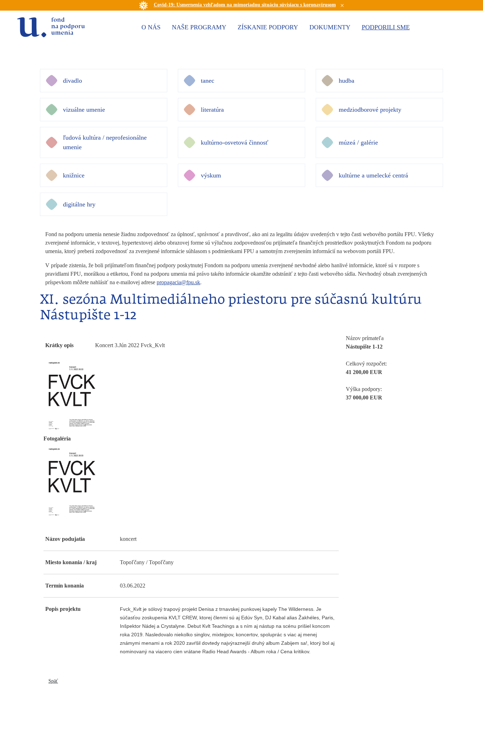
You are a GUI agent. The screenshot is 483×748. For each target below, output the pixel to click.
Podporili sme (386, 27)
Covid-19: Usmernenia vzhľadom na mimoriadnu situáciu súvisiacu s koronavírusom (245, 4)
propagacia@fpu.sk (178, 282)
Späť (53, 681)
